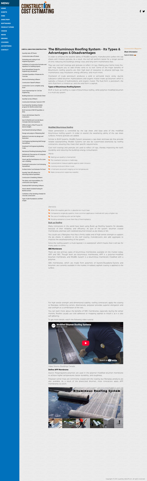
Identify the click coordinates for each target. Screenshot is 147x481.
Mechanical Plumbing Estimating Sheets (34, 151)
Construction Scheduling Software (32, 177)
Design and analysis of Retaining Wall (33, 133)
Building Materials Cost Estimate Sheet (33, 96)
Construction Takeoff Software (31, 82)
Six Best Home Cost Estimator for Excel (34, 169)
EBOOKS (4, 38)
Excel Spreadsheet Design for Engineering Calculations (31, 70)
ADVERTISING (6, 46)
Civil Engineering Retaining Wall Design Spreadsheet (34, 142)
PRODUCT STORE (7, 27)
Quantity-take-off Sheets (29, 53)
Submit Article (129, 55)
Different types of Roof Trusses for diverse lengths (32, 126)
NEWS (3, 35)
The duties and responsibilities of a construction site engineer (32, 181)
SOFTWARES (6, 23)
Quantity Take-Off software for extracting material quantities (31, 173)
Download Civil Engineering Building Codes (33, 147)
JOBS (3, 16)
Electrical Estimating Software (31, 79)
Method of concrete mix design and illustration (32, 137)
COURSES (5, 42)
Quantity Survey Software (29, 99)
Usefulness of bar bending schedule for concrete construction (34, 194)
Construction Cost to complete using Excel (33, 86)
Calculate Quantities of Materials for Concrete (33, 75)
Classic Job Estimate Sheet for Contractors (31, 116)
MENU (5, 3)
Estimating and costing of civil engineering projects (31, 60)
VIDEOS (4, 31)
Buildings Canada (67, 366)
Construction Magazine (132, 48)
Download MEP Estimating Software (33, 185)
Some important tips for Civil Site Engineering (32, 91)
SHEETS (4, 12)
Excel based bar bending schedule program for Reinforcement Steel (32, 106)
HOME (3, 8)
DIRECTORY (5, 20)
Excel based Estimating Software (32, 130)
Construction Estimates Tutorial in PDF (33, 102)
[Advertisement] (83, 30)
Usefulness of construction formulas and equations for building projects (34, 65)
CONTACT (4, 50)
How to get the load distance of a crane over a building (34, 160)
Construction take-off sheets (30, 56)
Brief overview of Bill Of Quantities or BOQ (33, 111)
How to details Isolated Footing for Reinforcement (32, 189)
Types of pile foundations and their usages (32, 199)
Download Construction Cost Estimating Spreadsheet (34, 165)
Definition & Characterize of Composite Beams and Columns (34, 155)
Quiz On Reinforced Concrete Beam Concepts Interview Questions (32, 121)
